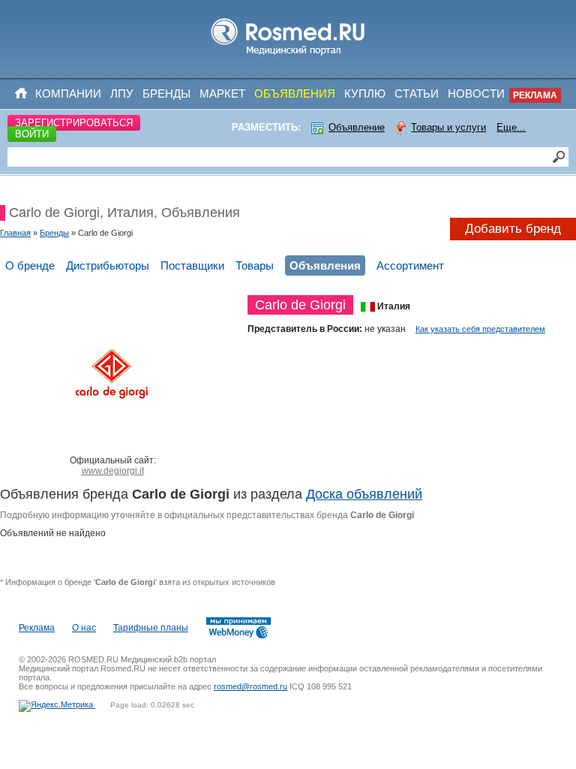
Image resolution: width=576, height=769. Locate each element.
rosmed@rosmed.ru (250, 686)
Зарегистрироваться (74, 122)
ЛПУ (122, 93)
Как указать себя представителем (480, 328)
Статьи (416, 93)
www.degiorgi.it (113, 471)
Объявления (294, 93)
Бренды (166, 93)
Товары (255, 265)
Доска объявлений (364, 494)
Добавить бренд (513, 229)
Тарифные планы (150, 628)
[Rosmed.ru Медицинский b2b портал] (288, 55)
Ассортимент (410, 265)
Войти (32, 134)
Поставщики (192, 265)
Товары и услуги (448, 127)
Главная (15, 232)
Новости (476, 93)
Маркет (222, 93)
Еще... (511, 127)
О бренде (30, 265)
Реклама (535, 95)
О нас (84, 628)
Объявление (356, 127)
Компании (68, 93)
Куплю (365, 93)
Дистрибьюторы (107, 265)
